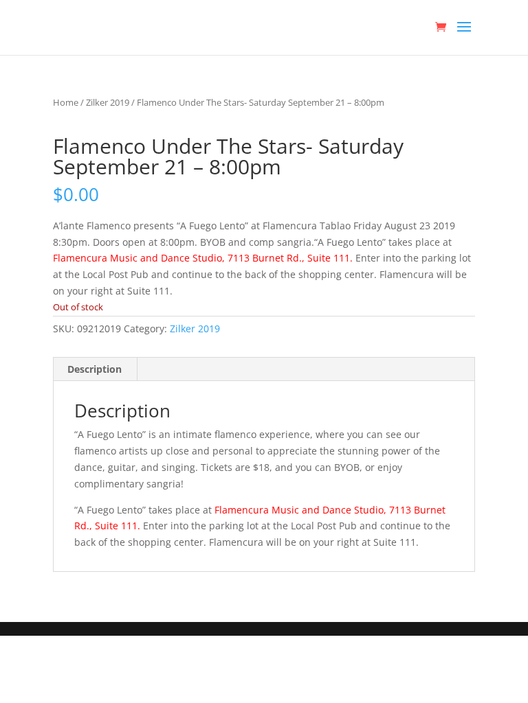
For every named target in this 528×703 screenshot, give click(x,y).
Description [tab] (94, 369)
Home (65, 102)
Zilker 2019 (107, 102)
